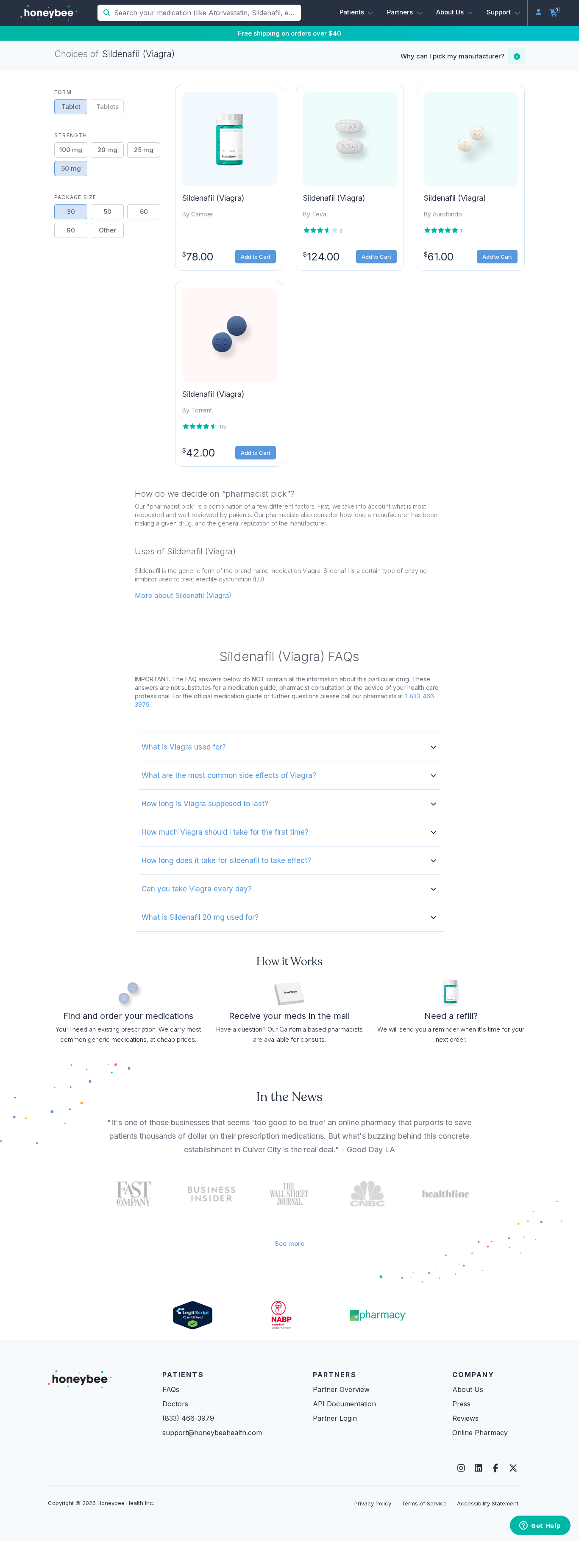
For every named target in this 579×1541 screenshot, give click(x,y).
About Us (467, 1389)
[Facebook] (495, 1468)
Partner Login (335, 1418)
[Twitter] (513, 1468)
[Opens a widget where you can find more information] (540, 1526)
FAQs (170, 1389)
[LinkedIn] (478, 1468)
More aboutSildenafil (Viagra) (183, 595)
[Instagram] (461, 1468)
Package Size (75, 197)
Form (63, 92)
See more (289, 1243)
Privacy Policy (372, 1503)
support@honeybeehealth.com (212, 1432)
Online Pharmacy (480, 1432)
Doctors (175, 1404)
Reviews (465, 1418)
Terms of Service (424, 1503)
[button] (357, 12)
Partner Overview (341, 1389)
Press (461, 1404)
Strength (70, 135)
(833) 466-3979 (188, 1418)
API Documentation (344, 1404)
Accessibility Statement (487, 1503)
